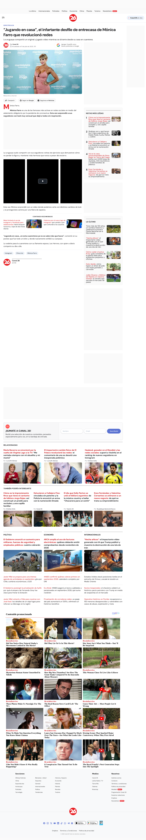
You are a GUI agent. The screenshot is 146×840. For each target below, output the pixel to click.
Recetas (57, 789)
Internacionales (92, 535)
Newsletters (117, 801)
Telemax (94, 786)
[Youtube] (55, 823)
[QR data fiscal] (101, 825)
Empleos (114, 798)
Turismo (57, 792)
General (37, 784)
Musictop (95, 789)
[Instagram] (48, 823)
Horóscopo (18, 786)
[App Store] (80, 823)
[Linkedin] (58, 823)
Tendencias (39, 792)
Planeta (57, 786)
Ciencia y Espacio (61, 778)
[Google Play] (92, 823)
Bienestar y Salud (40, 778)
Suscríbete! (114, 431)
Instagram (8, 253)
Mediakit (116, 789)
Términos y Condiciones (68, 831)
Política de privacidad (118, 786)
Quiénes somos (116, 778)
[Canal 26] (73, 812)
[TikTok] (62, 823)
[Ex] (51, 823)
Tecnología (18, 792)
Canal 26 (15, 44)
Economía (49, 535)
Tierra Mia (95, 784)
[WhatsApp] (65, 823)
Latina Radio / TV (97, 781)
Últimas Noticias (20, 778)
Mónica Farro (32, 253)
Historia (57, 784)
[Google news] (72, 823)
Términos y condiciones (119, 784)
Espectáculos (8, 25)
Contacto (114, 781)
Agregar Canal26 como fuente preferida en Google (70, 45)
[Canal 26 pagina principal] (73, 21)
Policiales (18, 789)
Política (7, 535)
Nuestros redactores (118, 795)
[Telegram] (69, 823)
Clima (17, 781)
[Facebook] (44, 823)
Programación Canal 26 (118, 792)
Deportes (38, 781)
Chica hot (19, 253)
